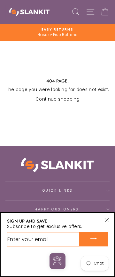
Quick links (57, 190)
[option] (57, 32)
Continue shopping (57, 99)
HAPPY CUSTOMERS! (57, 209)
